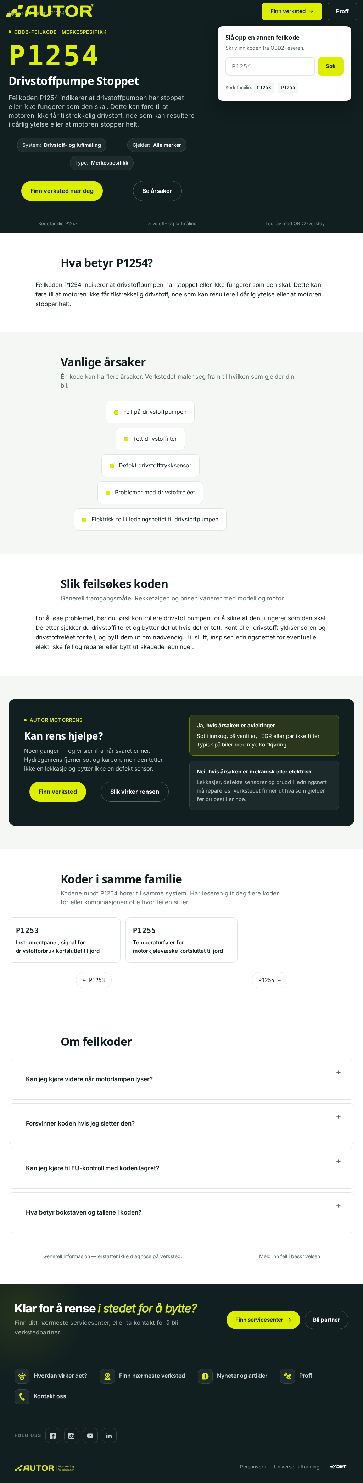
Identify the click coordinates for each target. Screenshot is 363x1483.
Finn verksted (288, 11)
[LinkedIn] (109, 1435)
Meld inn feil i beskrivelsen (289, 1256)
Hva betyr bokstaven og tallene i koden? (83, 1212)
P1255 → (269, 980)
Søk (331, 66)
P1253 (264, 87)
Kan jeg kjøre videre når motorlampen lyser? (89, 1079)
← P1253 (94, 980)
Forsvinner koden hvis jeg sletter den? (80, 1123)
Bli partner (326, 1319)
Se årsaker (157, 190)
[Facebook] (52, 1435)
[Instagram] (71, 1435)
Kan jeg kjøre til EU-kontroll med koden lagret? (92, 1168)
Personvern (253, 1467)
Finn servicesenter (259, 1319)
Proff (342, 11)
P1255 (288, 87)
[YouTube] (90, 1435)
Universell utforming (296, 1467)
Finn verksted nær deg (62, 190)
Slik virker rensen (134, 791)
